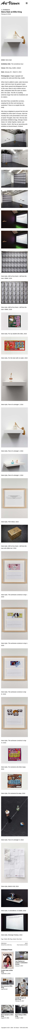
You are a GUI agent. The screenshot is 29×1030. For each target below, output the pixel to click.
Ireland (14, 939)
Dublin (5, 939)
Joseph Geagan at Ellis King (20, 998)
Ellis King (10, 939)
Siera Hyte (19, 939)
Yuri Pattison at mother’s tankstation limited (21, 963)
